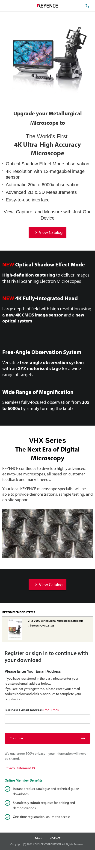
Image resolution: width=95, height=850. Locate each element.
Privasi (38, 838)
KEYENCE (55, 838)
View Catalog (51, 232)
